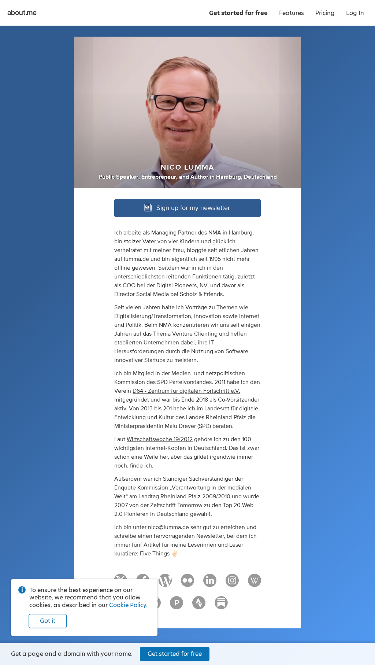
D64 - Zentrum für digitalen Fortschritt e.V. (186, 391)
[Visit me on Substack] (221, 606)
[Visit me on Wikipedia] (254, 583)
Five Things (155, 554)
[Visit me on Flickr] (187, 583)
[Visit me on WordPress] (165, 583)
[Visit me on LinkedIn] (209, 583)
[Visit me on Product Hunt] (176, 606)
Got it (47, 621)
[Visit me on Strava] (198, 606)
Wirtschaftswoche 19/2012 (160, 439)
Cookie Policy (127, 605)
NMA (214, 233)
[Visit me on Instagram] (232, 583)
